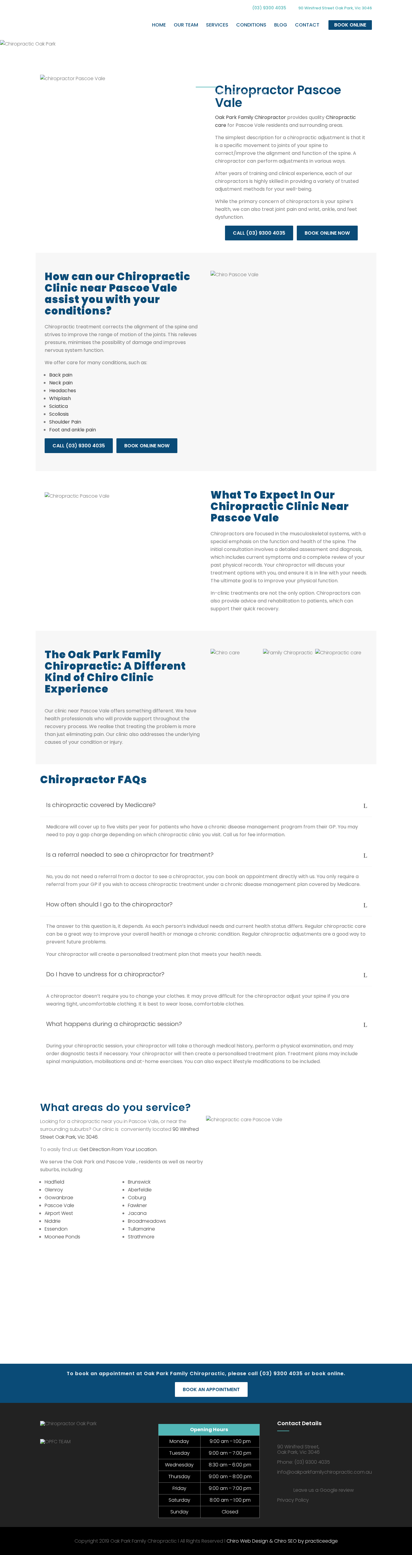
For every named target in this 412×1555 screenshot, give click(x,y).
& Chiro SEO (282, 1541)
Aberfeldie (140, 1189)
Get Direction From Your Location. (118, 1149)
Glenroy (54, 1189)
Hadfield (54, 1181)
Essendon (56, 1228)
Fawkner (137, 1205)
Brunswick (139, 1181)
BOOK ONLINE (350, 24)
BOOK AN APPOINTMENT (211, 1389)
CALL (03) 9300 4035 (259, 233)
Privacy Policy (293, 1500)
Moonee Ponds (62, 1236)
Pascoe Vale (59, 1205)
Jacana (137, 1213)
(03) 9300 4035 (269, 8)
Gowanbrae (59, 1197)
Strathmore (141, 1236)
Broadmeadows (147, 1221)
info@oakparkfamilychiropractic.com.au (324, 1472)
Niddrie (53, 1221)
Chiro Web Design (247, 1541)
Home (152, 92)
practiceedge (321, 1541)
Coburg (137, 1197)
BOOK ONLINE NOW (327, 233)
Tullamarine (141, 1228)
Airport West (59, 1213)
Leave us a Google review (323, 1490)
